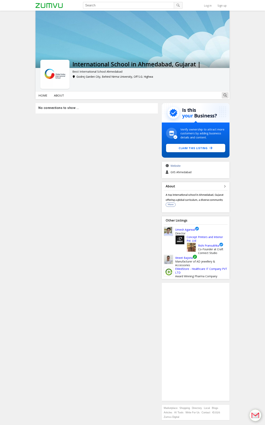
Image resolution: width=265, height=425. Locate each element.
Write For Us (192, 412)
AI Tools (179, 412)
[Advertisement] (196, 342)
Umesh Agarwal (185, 229)
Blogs (215, 408)
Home (42, 95)
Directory (197, 408)
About (59, 95)
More (170, 204)
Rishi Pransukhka (208, 245)
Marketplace (171, 408)
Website (176, 166)
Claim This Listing (193, 148)
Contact (206, 412)
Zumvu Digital (171, 417)
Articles (168, 412)
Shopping (184, 408)
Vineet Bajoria (184, 258)
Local (207, 408)
